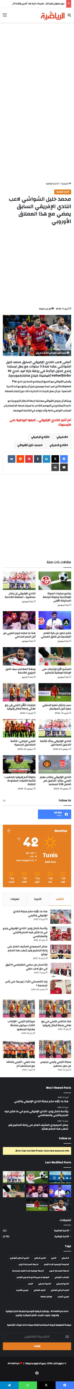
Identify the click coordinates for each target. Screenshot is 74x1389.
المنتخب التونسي (62, 1277)
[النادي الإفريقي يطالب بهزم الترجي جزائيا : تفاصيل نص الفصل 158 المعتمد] (55, 764)
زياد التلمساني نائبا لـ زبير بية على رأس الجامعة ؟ (26, 983)
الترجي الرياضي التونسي (19, 1258)
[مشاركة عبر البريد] (64, 467)
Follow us (65, 1138)
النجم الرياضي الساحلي (60, 1290)
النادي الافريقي (58, 445)
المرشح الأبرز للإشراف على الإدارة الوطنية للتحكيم (56, 671)
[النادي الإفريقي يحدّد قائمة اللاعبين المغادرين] (55, 728)
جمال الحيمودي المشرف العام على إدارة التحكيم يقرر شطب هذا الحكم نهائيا (27, 950)
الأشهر (60, 899)
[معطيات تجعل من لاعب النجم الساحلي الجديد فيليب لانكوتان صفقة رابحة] (60, 1177)
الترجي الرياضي (40, 1258)
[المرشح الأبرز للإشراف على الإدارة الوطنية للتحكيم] (55, 656)
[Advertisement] (37, 63)
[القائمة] (5, 16)
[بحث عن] (69, 16)
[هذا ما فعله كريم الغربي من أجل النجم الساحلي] (19, 620)
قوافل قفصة (46, 1296)
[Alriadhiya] (53, 15)
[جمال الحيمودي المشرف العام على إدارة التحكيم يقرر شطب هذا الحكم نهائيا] (60, 952)
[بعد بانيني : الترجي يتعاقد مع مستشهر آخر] (19, 1049)
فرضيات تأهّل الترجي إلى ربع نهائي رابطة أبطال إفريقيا (20, 707)
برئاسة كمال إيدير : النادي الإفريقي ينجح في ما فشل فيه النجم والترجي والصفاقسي (25, 932)
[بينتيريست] (29, 459)
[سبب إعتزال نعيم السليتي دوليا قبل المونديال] (55, 692)
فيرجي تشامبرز (22, 1290)
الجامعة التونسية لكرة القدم (56, 1264)
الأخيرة (37, 899)
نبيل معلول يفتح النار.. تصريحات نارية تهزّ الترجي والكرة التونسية (35, 4)
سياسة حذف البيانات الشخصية (20, 1325)
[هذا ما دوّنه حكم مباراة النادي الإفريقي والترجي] (60, 917)
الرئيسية (65, 184)
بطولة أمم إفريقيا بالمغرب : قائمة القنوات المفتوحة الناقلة (19, 781)
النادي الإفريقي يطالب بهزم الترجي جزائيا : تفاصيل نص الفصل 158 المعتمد (55, 781)
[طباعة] (55, 467)
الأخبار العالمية (61, 1231)
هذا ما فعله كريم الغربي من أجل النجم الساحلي (19, 635)
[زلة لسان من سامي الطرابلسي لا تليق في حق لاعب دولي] (60, 970)
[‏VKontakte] (11, 459)
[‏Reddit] (20, 459)
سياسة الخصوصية (63, 1325)
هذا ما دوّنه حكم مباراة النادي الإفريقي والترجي (30, 913)
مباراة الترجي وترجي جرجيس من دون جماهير (55, 1063)
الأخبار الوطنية (52, 184)
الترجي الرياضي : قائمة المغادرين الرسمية (22, 743)
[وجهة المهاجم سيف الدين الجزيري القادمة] (19, 656)
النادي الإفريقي (39, 437)
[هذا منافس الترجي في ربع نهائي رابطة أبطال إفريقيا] (55, 1009)
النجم (30, 1283)
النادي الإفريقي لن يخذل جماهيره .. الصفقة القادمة (20, 595)
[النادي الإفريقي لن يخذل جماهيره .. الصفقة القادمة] (19, 581)
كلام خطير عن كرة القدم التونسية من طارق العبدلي (56, 635)
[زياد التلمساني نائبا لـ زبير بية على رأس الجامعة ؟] (60, 987)
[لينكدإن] (46, 459)
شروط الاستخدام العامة (44, 1325)
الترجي (53, 1258)
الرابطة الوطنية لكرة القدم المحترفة (28, 1271)
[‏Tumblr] (38, 459)
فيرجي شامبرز (63, 1296)
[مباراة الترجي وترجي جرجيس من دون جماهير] (55, 1049)
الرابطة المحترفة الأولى (29, 1264)
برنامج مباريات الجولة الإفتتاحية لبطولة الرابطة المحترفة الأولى (57, 597)
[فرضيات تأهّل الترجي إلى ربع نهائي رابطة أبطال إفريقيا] (19, 692)
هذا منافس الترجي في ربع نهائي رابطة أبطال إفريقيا (56, 1023)
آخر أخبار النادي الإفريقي (55, 420)
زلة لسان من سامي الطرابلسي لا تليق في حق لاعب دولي (26, 966)
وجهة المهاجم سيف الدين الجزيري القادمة (20, 671)
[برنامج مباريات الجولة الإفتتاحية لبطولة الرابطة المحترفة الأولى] (55, 581)
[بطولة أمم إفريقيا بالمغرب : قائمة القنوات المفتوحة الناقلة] (19, 764)
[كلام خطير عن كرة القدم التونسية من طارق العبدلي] (55, 620)
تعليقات (14, 899)
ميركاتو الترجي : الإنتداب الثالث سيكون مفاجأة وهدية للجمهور (21, 1025)
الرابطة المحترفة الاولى (59, 1271)
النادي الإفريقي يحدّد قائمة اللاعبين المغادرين (55, 743)
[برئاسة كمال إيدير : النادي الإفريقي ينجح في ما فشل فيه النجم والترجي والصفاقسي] (60, 933)
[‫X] (55, 459)
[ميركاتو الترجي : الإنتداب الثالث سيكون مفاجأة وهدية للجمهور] (19, 1009)
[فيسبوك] (64, 459)
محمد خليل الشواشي (29, 445)
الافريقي (61, 437)
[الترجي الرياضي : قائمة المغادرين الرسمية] (19, 728)
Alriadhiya (14, 1363)
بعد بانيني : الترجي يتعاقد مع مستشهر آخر (20, 1063)
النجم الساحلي (40, 1290)
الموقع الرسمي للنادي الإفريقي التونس (33, 1277)
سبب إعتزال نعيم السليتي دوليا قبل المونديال (56, 707)
